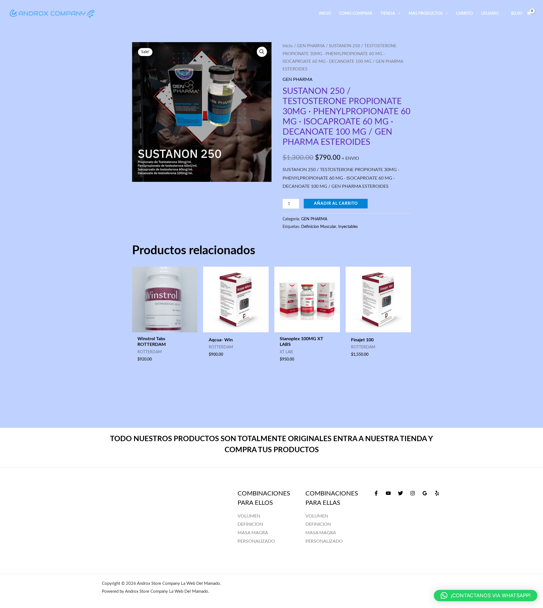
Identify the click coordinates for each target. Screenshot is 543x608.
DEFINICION (318, 524)
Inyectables (348, 227)
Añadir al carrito (336, 204)
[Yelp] (436, 493)
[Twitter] (400, 493)
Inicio (288, 46)
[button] (397, 13)
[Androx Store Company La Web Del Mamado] (52, 13)
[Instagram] (412, 493)
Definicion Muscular (318, 227)
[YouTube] (388, 493)
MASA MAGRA (320, 533)
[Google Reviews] (424, 493)
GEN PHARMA (311, 46)
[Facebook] (376, 493)
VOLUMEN (316, 516)
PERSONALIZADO (324, 541)
